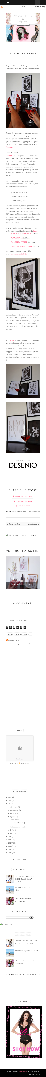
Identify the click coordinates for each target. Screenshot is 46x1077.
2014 (10, 849)
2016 (10, 843)
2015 (10, 846)
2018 (10, 837)
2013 (10, 853)
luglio (12, 830)
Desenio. (9, 147)
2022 (10, 797)
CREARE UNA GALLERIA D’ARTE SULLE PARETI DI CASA (24, 879)
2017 (10, 840)
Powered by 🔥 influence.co (19, 763)
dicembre (14, 807)
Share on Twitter (24, 501)
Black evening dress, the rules (26, 951)
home (23, 512)
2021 (10, 800)
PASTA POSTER (17, 238)
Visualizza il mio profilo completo (18, 644)
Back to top (34, 1074)
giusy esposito (29, 535)
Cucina (35, 231)
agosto (12, 817)
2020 (10, 804)
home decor (31, 512)
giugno (13, 833)
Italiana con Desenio (18, 827)
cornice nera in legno (19, 254)
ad (13, 512)
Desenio (11, 340)
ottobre (13, 813)
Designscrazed (22, 1071)
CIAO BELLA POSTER (19, 242)
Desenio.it (10, 156)
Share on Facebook (23, 496)
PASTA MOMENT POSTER (21, 234)
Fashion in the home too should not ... (19, 586)
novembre (14, 810)
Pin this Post (24, 506)
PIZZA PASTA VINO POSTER (21, 246)
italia (38, 512)
